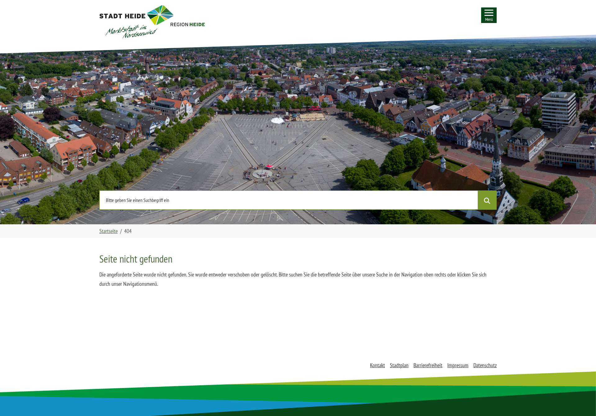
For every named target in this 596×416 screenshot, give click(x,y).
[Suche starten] (487, 200)
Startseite (108, 231)
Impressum (457, 365)
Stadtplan (399, 365)
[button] (152, 22)
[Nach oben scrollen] (581, 401)
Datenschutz (485, 365)
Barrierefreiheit (427, 365)
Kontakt (377, 365)
